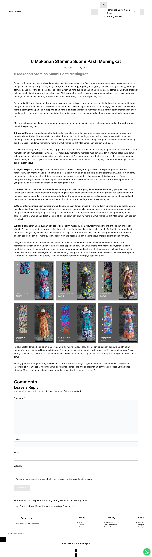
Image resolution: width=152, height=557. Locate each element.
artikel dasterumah (89, 367)
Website (18, 466)
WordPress (20, 533)
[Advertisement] (76, 39)
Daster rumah (14, 11)
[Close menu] (103, 5)
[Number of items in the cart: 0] (142, 12)
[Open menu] (94, 12)
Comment (19, 398)
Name (17, 439)
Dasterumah (39, 353)
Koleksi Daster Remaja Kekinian (29, 347)
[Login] (134, 11)
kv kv (86, 68)
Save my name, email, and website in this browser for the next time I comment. (54, 479)
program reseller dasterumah (56, 363)
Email (17, 452)
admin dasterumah (59, 367)
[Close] (3, 539)
